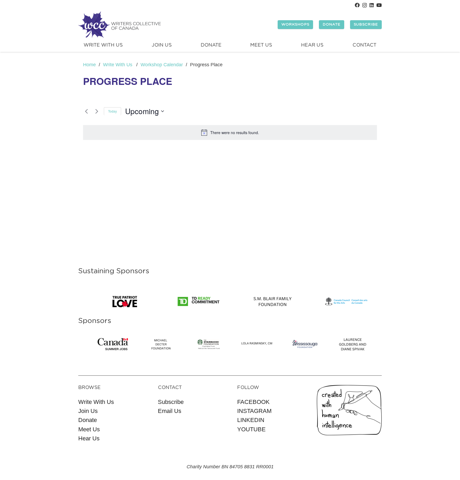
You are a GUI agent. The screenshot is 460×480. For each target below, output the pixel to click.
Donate (87, 420)
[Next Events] (96, 111)
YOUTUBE (251, 429)
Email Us (169, 411)
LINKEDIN (250, 420)
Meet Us (89, 429)
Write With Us (96, 402)
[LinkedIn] (371, 5)
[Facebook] (357, 5)
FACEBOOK (253, 402)
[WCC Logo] (119, 24)
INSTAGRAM (254, 411)
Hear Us (89, 438)
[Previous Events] (86, 111)
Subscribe (171, 402)
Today (112, 111)
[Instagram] (364, 5)
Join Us (88, 411)
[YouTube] (379, 5)
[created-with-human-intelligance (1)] (349, 410)
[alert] (230, 132)
